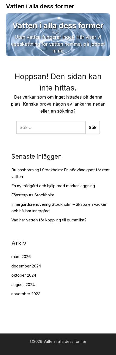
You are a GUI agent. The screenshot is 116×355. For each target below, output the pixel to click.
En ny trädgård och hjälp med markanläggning (53, 185)
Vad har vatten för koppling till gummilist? (49, 219)
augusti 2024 (23, 284)
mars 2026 (21, 256)
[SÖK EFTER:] (51, 127)
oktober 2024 (23, 275)
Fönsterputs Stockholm (32, 194)
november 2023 (25, 293)
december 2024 (26, 266)
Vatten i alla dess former (40, 6)
